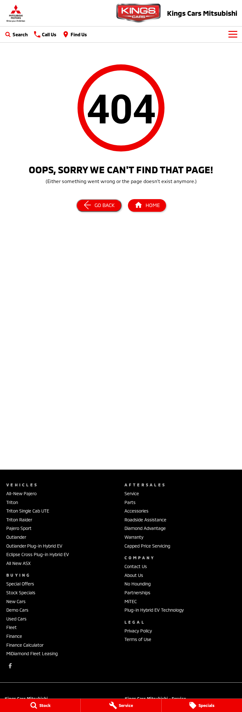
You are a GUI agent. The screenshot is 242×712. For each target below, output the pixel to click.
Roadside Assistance (145, 519)
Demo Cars (17, 610)
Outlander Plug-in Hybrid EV (34, 546)
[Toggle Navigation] (232, 34)
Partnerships (137, 592)
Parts (129, 502)
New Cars (16, 601)
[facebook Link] (10, 666)
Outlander (16, 537)
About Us (133, 575)
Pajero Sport (19, 528)
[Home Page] (16, 13)
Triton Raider (19, 519)
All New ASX (18, 563)
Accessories (136, 510)
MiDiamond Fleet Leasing (32, 653)
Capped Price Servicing (147, 546)
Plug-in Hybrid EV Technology (154, 610)
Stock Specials (20, 592)
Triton (12, 502)
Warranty (133, 537)
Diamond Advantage (145, 528)
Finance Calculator (24, 645)
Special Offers (20, 583)
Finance (14, 636)
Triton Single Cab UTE (27, 510)
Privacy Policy (138, 630)
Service (131, 493)
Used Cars (16, 618)
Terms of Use (137, 639)
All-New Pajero (21, 493)
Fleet (11, 627)
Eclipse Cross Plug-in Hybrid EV (37, 554)
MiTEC (130, 601)
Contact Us (135, 566)
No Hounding (137, 583)
